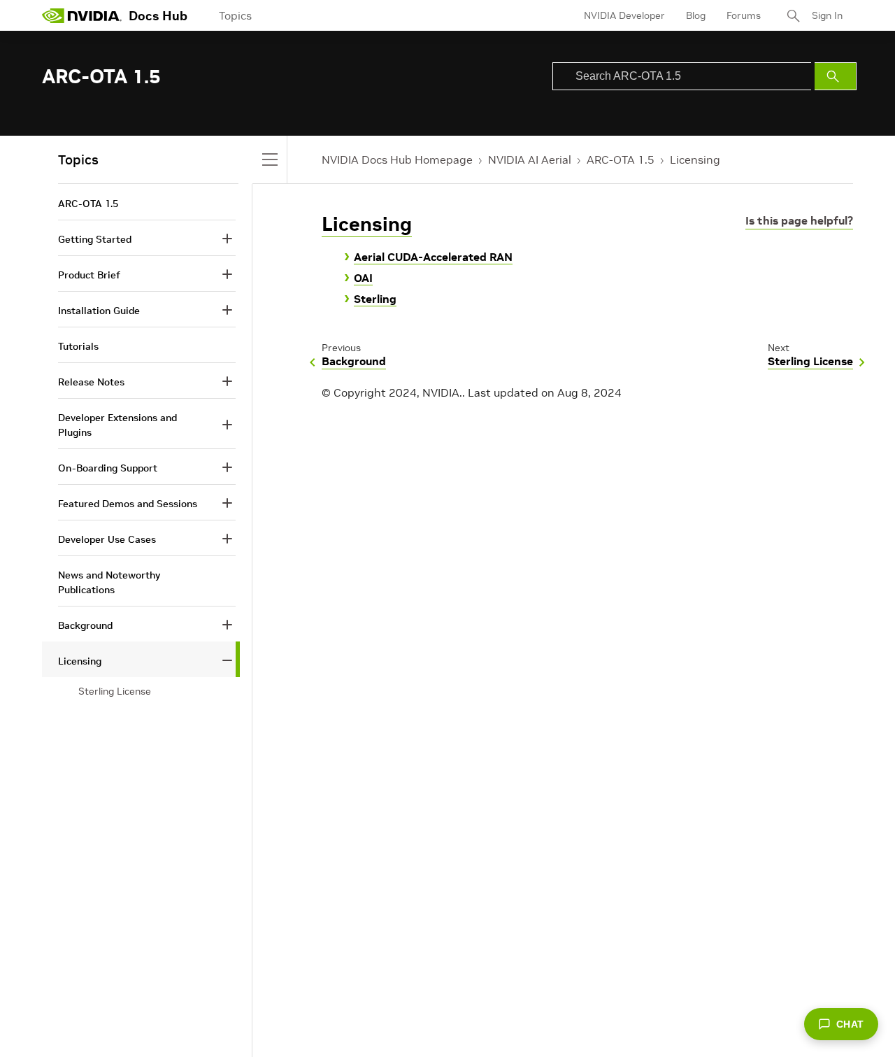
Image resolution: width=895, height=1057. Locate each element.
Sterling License (114, 691)
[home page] (82, 15)
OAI (363, 278)
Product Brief (89, 275)
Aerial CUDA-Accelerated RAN (433, 257)
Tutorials (78, 346)
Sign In (827, 15)
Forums (743, 15)
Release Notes (91, 382)
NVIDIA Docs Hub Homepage (397, 159)
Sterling (375, 299)
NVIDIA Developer (624, 15)
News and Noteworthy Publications (109, 582)
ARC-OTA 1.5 (620, 159)
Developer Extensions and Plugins (117, 425)
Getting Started (94, 239)
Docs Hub (158, 16)
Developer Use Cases (107, 539)
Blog (696, 15)
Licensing (695, 159)
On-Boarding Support (107, 468)
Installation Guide (99, 310)
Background (85, 625)
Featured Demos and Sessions (127, 503)
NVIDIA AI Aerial (529, 159)
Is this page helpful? (799, 220)
